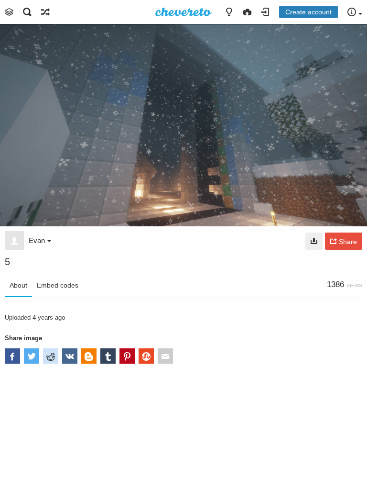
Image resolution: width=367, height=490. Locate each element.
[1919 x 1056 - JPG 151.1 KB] (314, 241)
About (18, 285)
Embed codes (57, 285)
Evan (37, 240)
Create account (308, 12)
